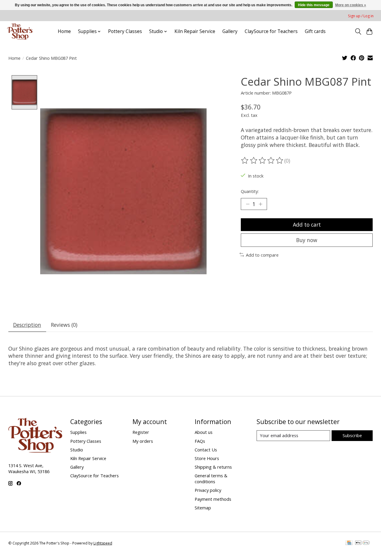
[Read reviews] (262, 160)
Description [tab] (27, 324)
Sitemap (203, 508)
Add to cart (307, 224)
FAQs (200, 441)
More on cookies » (350, 5)
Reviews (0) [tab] (64, 324)
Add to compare (262, 255)
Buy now (306, 240)
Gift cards (315, 31)
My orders (142, 441)
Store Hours (207, 458)
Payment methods (213, 499)
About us (204, 432)
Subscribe (352, 435)
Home (64, 31)
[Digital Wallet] (362, 543)
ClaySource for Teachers (271, 31)
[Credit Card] (349, 543)
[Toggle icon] (358, 31)
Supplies (78, 432)
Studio (76, 450)
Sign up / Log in (361, 15)
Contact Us (206, 450)
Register (140, 432)
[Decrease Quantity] (247, 204)
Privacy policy (208, 490)
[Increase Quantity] (260, 204)
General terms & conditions (211, 478)
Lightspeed (102, 543)
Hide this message (314, 5)
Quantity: (250, 191)
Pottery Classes (125, 31)
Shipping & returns (213, 467)
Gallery (230, 31)
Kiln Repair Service (194, 31)
